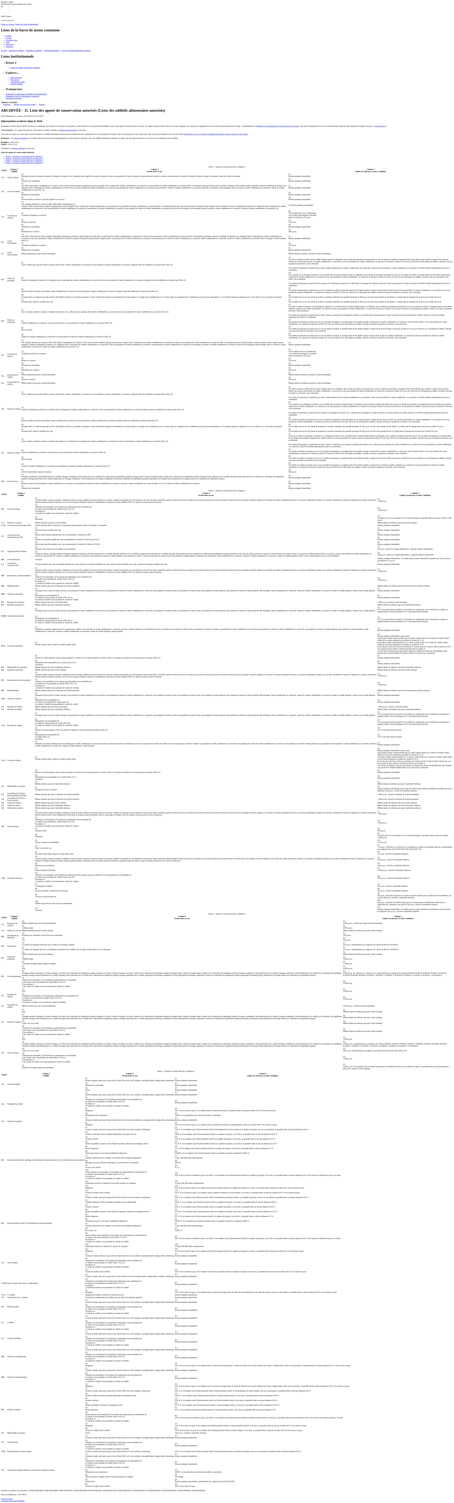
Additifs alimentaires (51, 51)
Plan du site (14, 80)
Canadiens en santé (17, 82)
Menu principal (16, 78)
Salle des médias (16, 84)
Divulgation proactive (14, 98)
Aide (7, 42)
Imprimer (6, 104)
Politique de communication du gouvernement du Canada (277, 126)
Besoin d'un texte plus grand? (25, 104)
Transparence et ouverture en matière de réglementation (26, 94)
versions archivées (18, 148)
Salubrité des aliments (34, 51)
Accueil (8, 38)
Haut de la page (7, 1499)
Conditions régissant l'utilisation (13, 1501)
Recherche (10, 44)
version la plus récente (67, 130)
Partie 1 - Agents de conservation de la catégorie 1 (24, 156)
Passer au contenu (7, 24)
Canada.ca (9, 47)
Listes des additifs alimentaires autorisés (76, 51)
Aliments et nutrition (16, 51)
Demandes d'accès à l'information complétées (22, 96)
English (8, 36)
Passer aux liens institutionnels (27, 24)
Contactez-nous (11, 40)
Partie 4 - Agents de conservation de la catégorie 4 (24, 163)
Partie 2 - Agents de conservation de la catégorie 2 (24, 159)
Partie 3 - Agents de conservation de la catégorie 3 (24, 161)
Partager (42, 104)
